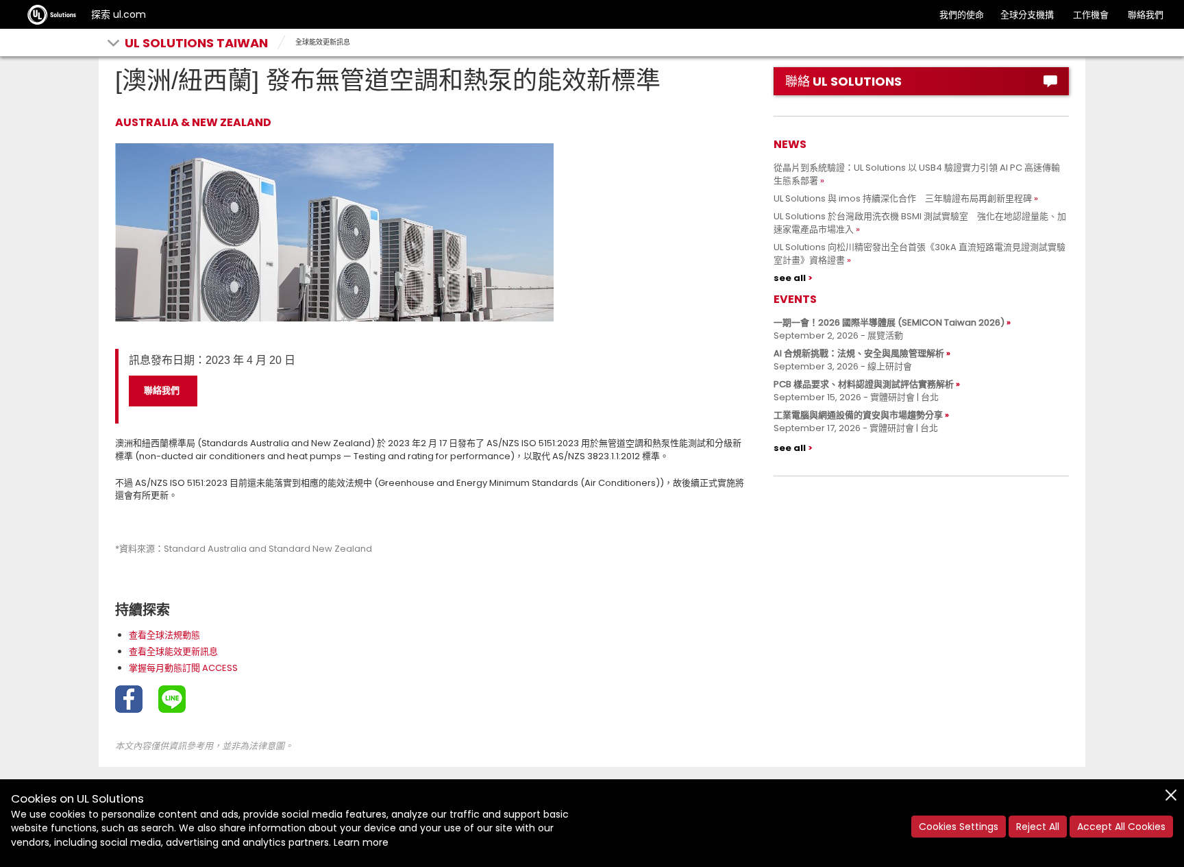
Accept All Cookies (1121, 826)
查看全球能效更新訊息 (173, 651)
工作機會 (1091, 14)
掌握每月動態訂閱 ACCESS (183, 667)
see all (790, 277)
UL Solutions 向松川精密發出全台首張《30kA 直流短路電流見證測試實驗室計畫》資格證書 (919, 254)
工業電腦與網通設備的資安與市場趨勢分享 (858, 415)
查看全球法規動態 (164, 635)
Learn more (361, 842)
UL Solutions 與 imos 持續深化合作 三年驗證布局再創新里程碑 (903, 198)
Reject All (1037, 826)
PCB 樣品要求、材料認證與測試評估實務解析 (864, 384)
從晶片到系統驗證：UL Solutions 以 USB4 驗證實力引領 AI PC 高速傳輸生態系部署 (917, 174)
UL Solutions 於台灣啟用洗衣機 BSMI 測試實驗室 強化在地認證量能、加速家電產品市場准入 (920, 223)
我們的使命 (961, 14)
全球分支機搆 (1027, 14)
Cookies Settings (958, 826)
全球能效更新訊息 (322, 42)
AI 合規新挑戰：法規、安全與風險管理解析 (859, 353)
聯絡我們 (1145, 14)
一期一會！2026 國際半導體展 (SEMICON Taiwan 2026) (889, 322)
